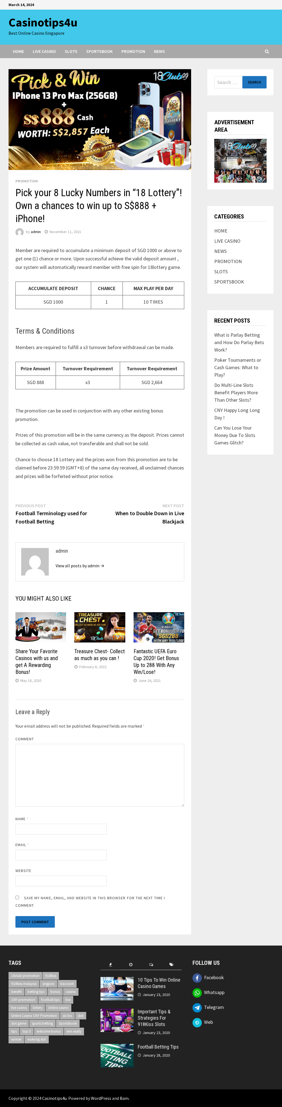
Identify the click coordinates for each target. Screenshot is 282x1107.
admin (36, 231)
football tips (50, 999)
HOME (18, 51)
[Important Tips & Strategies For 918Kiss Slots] (117, 1012)
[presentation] (111, 964)
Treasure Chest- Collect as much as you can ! (99, 654)
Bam (124, 1098)
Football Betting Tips (158, 1047)
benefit (16, 991)
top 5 (27, 1031)
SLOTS (71, 51)
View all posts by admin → (80, 565)
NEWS (159, 51)
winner (16, 1039)
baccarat (67, 983)
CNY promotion (23, 999)
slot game (18, 1023)
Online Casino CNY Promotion (34, 1015)
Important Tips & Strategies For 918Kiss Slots (154, 1018)
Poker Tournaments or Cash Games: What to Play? (237, 367)
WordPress (101, 1098)
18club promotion (25, 975)
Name (22, 818)
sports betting (42, 1023)
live (68, 999)
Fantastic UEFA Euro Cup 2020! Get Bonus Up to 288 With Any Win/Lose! (156, 661)
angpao (48, 983)
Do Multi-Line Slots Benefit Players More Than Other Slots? (236, 392)
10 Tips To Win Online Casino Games (159, 983)
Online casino (58, 1007)
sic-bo (67, 1015)
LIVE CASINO (44, 51)
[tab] (111, 964)
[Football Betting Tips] (117, 1047)
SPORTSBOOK (99, 51)
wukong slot (36, 1039)
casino (71, 991)
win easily (74, 1031)
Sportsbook (68, 1023)
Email (22, 844)
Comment (24, 738)
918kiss (50, 975)
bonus (55, 991)
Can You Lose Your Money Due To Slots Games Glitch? (234, 435)
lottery (37, 1007)
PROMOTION (133, 51)
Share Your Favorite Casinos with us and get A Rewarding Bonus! (36, 661)
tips (14, 1031)
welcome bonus (49, 1031)
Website (23, 870)
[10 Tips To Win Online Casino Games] (117, 981)
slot (80, 1015)
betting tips (36, 991)
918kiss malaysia (24, 983)
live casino (19, 1007)
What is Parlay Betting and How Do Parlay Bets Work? (239, 342)
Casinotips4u (43, 22)
